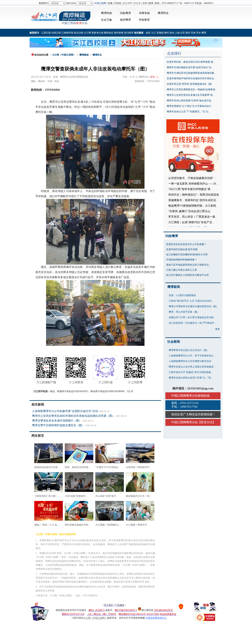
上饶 (177, 32)
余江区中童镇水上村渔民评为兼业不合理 (187, 275)
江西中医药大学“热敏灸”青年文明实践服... (191, 372)
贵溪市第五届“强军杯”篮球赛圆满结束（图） (190, 84)
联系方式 (207, 422)
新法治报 (78, 32)
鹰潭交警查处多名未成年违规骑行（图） (57, 420)
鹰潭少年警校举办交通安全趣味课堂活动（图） (193, 306)
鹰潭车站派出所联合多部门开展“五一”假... (191, 377)
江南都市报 (67, 32)
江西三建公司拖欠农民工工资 (181, 270)
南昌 (148, 32)
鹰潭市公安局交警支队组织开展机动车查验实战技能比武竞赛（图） (73, 415)
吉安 (182, 32)
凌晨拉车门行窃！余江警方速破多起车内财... (192, 317)
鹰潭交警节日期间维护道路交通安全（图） (58, 425)
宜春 (193, 32)
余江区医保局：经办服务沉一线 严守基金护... (192, 323)
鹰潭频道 (84, 54)
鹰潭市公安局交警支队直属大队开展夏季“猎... (190, 95)
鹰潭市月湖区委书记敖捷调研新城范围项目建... (191, 73)
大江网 (87, 32)
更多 (217, 329)
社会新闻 (173, 341)
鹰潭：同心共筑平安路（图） (184, 312)
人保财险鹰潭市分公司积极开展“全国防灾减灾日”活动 (65, 411)
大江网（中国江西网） (64, 54)
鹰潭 (203, 32)
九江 (153, 32)
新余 (172, 32)
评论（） (155, 77)
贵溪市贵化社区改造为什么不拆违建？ (186, 244)
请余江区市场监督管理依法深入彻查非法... (188, 264)
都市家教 (118, 32)
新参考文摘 (97, 32)
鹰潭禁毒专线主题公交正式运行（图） (189, 350)
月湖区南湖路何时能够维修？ (181, 259)
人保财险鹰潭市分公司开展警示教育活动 (190, 361)
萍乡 (198, 32)
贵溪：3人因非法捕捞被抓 (182, 295)
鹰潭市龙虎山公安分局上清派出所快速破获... (192, 366)
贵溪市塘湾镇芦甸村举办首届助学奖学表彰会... (191, 78)
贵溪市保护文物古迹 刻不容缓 (181, 249)
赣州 (166, 32)
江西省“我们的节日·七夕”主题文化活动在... (191, 300)
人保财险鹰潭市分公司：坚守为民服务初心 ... (192, 355)
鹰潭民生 (163, 13)
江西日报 (46, 32)
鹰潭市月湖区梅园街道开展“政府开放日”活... (190, 67)
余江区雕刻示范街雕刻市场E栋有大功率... (187, 254)
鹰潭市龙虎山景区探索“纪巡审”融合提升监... (190, 100)
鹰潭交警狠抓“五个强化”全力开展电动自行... (190, 106)
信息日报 (56, 32)
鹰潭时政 (106, 13)
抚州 (187, 32)
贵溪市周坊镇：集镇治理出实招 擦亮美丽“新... (191, 62)
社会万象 (106, 19)
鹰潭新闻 (173, 286)
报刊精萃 (128, 32)
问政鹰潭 (125, 13)
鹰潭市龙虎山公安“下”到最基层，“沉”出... (188, 111)
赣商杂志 (108, 32)
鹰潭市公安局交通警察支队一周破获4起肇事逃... (192, 89)
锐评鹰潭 (125, 19)
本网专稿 (144, 13)
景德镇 (160, 32)
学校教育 (144, 19)
